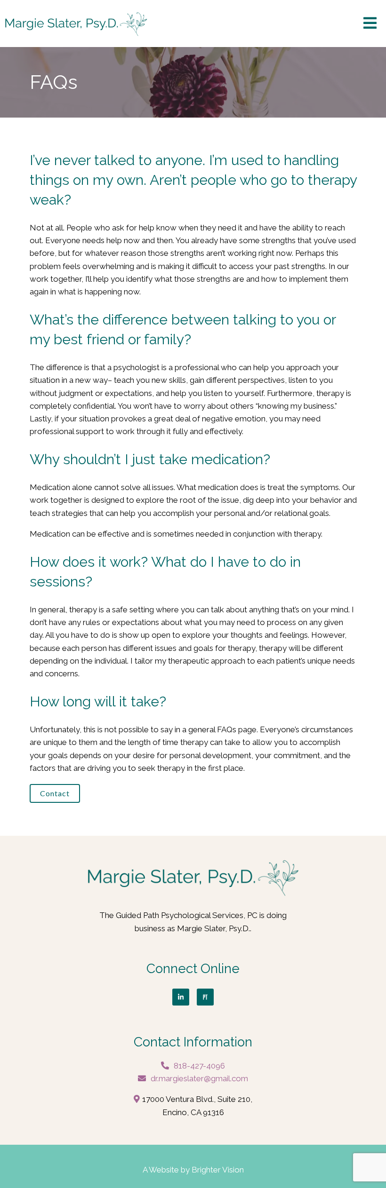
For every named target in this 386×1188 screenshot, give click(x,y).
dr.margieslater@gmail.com (199, 1078)
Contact (55, 793)
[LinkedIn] (180, 997)
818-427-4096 (199, 1065)
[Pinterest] (205, 997)
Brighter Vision (218, 1169)
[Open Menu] (370, 24)
